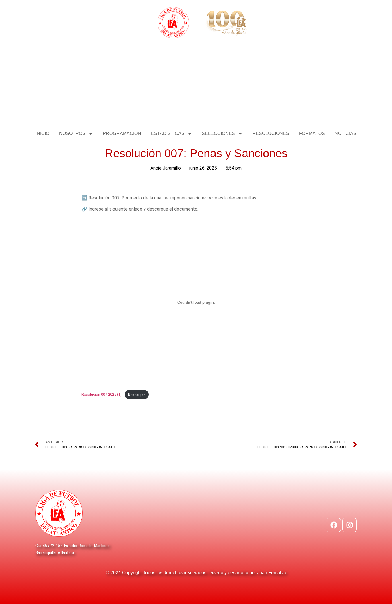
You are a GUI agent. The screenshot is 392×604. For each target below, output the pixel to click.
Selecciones (218, 133)
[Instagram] (349, 525)
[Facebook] (334, 525)
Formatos (312, 133)
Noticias (345, 133)
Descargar (136, 395)
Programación (122, 133)
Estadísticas (168, 133)
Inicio (42, 133)
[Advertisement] (196, 84)
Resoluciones (270, 133)
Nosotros (72, 133)
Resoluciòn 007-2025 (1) (101, 395)
